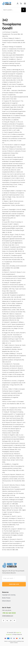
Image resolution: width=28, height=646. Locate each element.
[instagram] (10, 620)
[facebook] (3, 620)
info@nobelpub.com (7, 615)
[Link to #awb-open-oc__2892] (25, 3)
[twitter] (7, 620)
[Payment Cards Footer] (14, 638)
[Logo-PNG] (6, 2)
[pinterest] (14, 620)
